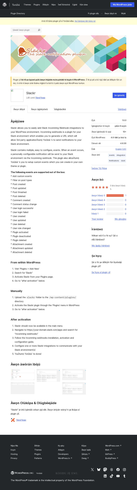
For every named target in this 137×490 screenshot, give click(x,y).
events (112, 155)
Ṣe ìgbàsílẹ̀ (119, 95)
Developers (63, 454)
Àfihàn (37, 446)
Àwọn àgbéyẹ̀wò (39, 109)
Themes (38, 450)
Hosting (14, 454)
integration (121, 155)
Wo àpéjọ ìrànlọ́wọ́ (101, 245)
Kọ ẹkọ (61, 446)
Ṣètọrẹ (86, 454)
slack (123, 161)
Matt (108, 450)
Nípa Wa (14, 446)
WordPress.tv (65, 458)
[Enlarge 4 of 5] (82, 372)
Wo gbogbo (120, 219)
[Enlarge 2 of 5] (30, 386)
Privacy (14, 458)
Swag (85, 458)
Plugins (37, 454)
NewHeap (40, 97)
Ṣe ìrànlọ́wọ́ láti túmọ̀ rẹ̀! (85, 21)
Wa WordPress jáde (122, 4)
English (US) (121, 149)
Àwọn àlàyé (19, 109)
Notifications (114, 161)
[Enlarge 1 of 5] (30, 372)
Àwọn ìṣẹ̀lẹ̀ (86, 450)
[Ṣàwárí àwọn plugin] (39, 30)
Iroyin (13, 450)
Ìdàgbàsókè (60, 109)
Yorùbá (39, 473)
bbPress (110, 454)
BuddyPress (111, 458)
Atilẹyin (61, 450)
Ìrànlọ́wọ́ (122, 109)
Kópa (84, 446)
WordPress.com (113, 446)
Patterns (38, 458)
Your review (97, 219)
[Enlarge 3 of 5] (56, 372)
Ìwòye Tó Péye (99, 168)
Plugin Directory (18, 13)
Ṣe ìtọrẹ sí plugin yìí (101, 272)
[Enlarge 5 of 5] (82, 386)
